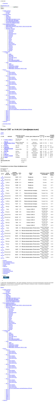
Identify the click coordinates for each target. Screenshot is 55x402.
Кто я (5, 152)
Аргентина (11, 31)
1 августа (2, 257)
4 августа (2, 249)
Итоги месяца (12, 72)
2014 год (8, 110)
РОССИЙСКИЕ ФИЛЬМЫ (12, 20)
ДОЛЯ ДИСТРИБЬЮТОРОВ (12, 22)
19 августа (2, 209)
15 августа (2, 220)
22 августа (2, 201)
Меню (2, 8)
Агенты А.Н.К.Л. (8, 139)
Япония (10, 50)
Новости (5, 121)
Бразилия (11, 32)
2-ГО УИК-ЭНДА (13, 57)
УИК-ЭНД (8, 18)
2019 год (8, 85)
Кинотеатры (6, 268)
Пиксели (6, 154)
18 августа (2, 212)
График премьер (7, 10)
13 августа (2, 225)
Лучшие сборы (6, 51)
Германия (11, 34)
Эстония (10, 48)
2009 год (8, 116)
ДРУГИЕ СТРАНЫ (10, 28)
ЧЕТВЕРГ (8, 16)
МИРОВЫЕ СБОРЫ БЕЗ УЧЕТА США (18, 68)
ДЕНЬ (7, 15)
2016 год (8, 99)
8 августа (2, 238)
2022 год (8, 70)
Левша (6, 157)
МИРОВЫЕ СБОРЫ (13, 67)
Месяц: (2, 171)
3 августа (2, 252)
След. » (2, 133)
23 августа (2, 198)
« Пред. (2, 132)
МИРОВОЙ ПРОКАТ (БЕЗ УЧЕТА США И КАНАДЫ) (19, 26)
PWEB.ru (16, 285)
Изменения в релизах (8, 271)
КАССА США (9, 27)
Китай (10, 38)
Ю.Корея (11, 49)
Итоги (4, 69)
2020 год (8, 80)
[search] (15, 7)
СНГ (7, 52)
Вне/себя (6, 151)
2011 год (8, 114)
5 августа (2, 246)
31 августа (2, 177)
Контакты (5, 3)
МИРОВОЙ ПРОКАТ (11, 25)
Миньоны (6, 147)
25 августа (2, 193)
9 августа (2, 236)
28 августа (2, 185)
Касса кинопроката (7, 261)
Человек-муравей (8, 155)
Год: (1, 169)
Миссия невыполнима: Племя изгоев (9, 143)
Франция (11, 46)
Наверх (2, 287)
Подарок (6, 145)
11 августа (2, 230)
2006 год (8, 120)
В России (8, 12)
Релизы (5, 260)
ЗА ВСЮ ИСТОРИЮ (14, 66)
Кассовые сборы (7, 14)
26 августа (2, 190)
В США (8, 13)
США (7, 62)
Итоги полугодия (13, 74)
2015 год (8, 104)
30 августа (2, 180)
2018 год (8, 90)
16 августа (2, 217)
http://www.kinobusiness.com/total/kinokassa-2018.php (20, 109)
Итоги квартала (12, 73)
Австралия (11, 30)
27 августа (2, 188)
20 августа (2, 206)
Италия (10, 37)
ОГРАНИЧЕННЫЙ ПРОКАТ (13, 21)
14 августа (2, 222)
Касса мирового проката (8, 24)
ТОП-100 (11, 58)
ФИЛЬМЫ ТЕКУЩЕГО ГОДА (13, 19)
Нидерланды (11, 43)
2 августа (2, 254)
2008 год (8, 117)
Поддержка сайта (9, 285)
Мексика (11, 42)
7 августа (2, 241)
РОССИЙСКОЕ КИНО (14, 60)
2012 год (8, 113)
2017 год (8, 95)
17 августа (2, 214)
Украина (10, 45)
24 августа (2, 196)
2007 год (8, 119)
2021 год (8, 75)
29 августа (2, 182)
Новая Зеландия (12, 44)
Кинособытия (6, 272)
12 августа (2, 228)
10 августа (2, 233)
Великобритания (12, 33)
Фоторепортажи (7, 269)
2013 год (8, 111)
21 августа (2, 204)
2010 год (8, 115)
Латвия (10, 39)
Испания (11, 36)
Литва (10, 40)
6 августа (2, 244)
